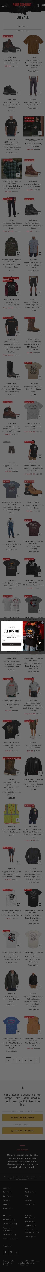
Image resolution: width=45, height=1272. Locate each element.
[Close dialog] (42, 622)
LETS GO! (12, 644)
